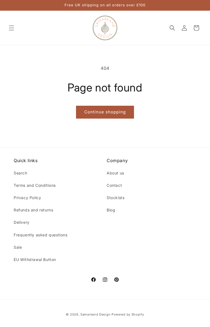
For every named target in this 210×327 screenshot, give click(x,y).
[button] (11, 28)
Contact (114, 185)
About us (115, 173)
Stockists (115, 197)
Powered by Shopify (128, 314)
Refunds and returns (33, 210)
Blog (111, 210)
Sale (18, 247)
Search (20, 173)
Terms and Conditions (35, 185)
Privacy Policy (27, 197)
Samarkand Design (95, 314)
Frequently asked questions (41, 235)
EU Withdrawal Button (35, 259)
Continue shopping (105, 111)
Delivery (22, 222)
